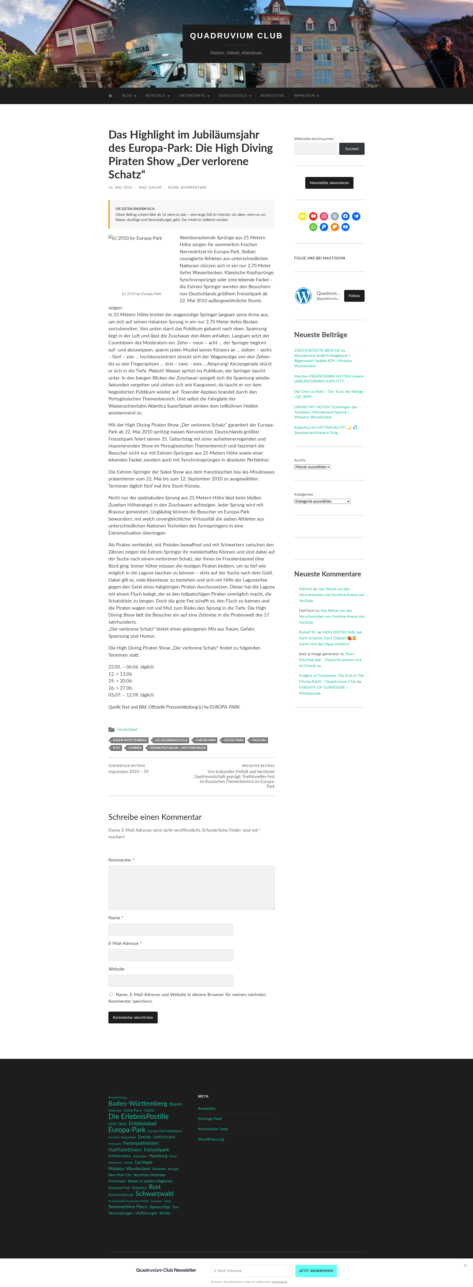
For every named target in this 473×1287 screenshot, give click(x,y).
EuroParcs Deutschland (122, 1137)
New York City (120, 1175)
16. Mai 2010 (120, 188)
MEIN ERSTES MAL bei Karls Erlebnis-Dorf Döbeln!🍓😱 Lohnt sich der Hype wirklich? (330, 638)
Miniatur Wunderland (129, 1169)
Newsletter (272, 95)
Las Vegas (143, 1162)
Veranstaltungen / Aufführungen (178, 748)
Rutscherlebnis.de (120, 1194)
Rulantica (139, 1188)
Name (115, 918)
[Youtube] (313, 216)
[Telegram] (356, 216)
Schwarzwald (154, 1194)
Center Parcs (132, 1110)
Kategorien (303, 494)
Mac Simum (150, 188)
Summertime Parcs (127, 1207)
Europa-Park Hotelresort (165, 1131)
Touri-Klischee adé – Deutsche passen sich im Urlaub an (330, 660)
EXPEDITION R (164, 1137)
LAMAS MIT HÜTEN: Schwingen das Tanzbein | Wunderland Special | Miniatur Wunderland (325, 412)
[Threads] (334, 216)
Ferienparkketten (141, 1143)
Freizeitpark (234, 740)
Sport (167, 1201)
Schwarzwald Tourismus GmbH (128, 1201)
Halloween (140, 1156)
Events (144, 1137)
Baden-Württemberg (130, 740)
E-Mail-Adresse (125, 943)
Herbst (173, 1156)
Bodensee (114, 1110)
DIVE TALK (117, 1124)
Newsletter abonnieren (329, 183)
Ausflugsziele (233, 95)
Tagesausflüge (159, 1207)
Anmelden (207, 1109)
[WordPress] (334, 227)
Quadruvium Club (236, 35)
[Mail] (302, 216)
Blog (127, 95)
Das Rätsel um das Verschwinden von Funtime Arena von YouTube (332, 595)
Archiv (299, 460)
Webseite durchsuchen (314, 139)
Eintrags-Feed (210, 1119)
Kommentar (121, 860)
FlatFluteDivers (125, 1149)
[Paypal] (324, 227)
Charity (149, 1110)
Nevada (173, 1169)
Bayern (175, 1104)
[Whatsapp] (313, 227)
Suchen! (352, 149)
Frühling (259, 740)
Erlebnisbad (142, 1123)
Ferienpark (114, 1144)
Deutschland (127, 729)
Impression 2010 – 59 (128, 769)
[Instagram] (324, 216)
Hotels (128, 1162)
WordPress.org (211, 1139)
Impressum (304, 95)
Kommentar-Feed (213, 1129)
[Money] (345, 227)
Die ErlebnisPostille (171, 740)
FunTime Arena (119, 1156)
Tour (175, 1207)
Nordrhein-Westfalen (150, 1175)
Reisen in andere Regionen (150, 1181)
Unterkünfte (192, 95)
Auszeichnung (117, 1097)
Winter (165, 1213)
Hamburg (158, 1156)
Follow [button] (354, 296)
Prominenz (117, 1181)
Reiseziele (155, 95)
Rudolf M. (307, 632)
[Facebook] (345, 216)
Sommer (135, 748)
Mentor (305, 589)
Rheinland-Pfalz (119, 1188)
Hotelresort (115, 1162)
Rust (116, 748)
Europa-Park (206, 740)
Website (116, 969)
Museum (159, 1169)
